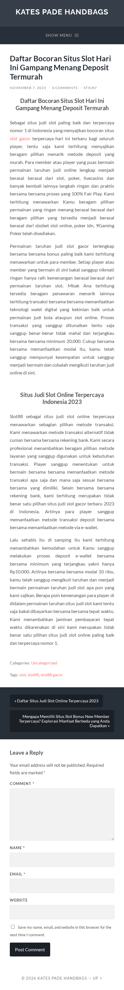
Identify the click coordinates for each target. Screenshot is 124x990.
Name (17, 847)
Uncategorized (44, 663)
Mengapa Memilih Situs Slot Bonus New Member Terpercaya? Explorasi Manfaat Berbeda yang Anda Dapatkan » (64, 721)
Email (17, 874)
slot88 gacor (52, 675)
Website (19, 900)
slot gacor (20, 138)
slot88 (33, 675)
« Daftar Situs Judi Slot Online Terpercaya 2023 (56, 701)
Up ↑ (98, 978)
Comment (22, 783)
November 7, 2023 (28, 88)
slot (22, 675)
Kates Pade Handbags (62, 11)
